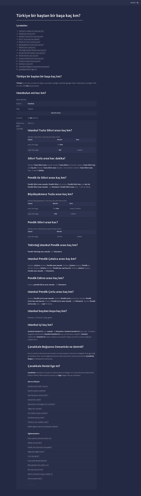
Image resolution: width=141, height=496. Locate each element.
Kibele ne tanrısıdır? (35, 443)
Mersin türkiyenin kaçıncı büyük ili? (40, 474)
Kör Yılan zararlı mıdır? (35, 469)
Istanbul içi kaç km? (26, 64)
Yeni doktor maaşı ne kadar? (38, 413)
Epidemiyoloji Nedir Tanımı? (38, 386)
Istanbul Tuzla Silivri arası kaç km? (31, 36)
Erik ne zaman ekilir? (35, 478)
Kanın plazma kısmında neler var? (39, 438)
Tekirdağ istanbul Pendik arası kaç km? (32, 50)
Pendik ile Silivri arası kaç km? (29, 42)
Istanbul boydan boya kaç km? (29, 61)
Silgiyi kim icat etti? (35, 409)
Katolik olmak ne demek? (37, 391)
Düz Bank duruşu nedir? (36, 417)
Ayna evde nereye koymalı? (37, 461)
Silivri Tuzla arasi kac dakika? (29, 39)
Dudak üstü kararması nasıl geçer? (40, 447)
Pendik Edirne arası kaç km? (29, 56)
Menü (133, 3)
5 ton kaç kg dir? (33, 456)
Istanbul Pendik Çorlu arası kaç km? (31, 58)
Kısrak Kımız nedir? (34, 400)
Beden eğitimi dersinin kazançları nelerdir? (43, 426)
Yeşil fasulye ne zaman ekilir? (38, 395)
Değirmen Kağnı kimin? (36, 452)
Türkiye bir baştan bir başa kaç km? (31, 31)
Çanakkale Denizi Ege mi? (28, 69)
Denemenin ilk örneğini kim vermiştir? (41, 404)
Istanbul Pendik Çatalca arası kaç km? (32, 53)
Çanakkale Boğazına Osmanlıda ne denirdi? (34, 67)
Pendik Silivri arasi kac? (27, 47)
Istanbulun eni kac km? (27, 34)
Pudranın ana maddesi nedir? (38, 422)
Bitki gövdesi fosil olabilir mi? (38, 465)
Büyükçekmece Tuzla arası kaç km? (31, 45)
